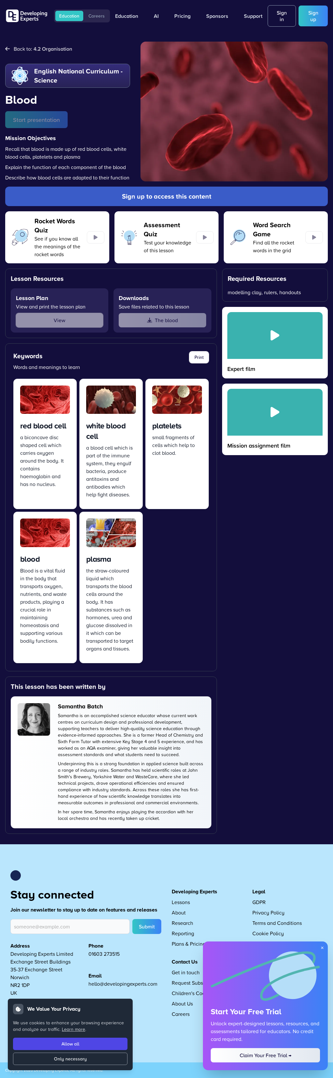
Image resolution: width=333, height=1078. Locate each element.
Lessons (181, 902)
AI (156, 16)
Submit (147, 926)
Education (69, 16)
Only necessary (70, 1059)
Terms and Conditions (277, 923)
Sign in (282, 16)
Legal (258, 891)
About (179, 912)
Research (182, 923)
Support (253, 16)
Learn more (73, 1029)
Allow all (70, 1044)
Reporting (183, 933)
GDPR (259, 902)
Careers (96, 16)
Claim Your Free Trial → (265, 1055)
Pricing (182, 16)
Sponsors (217, 16)
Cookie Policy (268, 933)
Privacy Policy (268, 912)
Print (199, 357)
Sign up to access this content (166, 196)
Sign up (313, 16)
